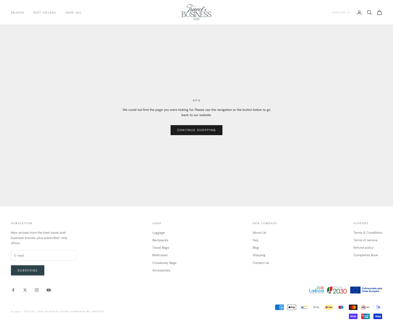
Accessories (161, 270)
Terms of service (365, 240)
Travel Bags (160, 248)
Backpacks (160, 240)
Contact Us (261, 263)
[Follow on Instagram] (37, 290)
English (338, 12)
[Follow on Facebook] (13, 290)
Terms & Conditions (367, 233)
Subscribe (28, 270)
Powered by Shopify (88, 311)
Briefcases (160, 255)
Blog (256, 248)
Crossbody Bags (164, 263)
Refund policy (363, 248)
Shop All (73, 12)
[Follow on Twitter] (25, 290)
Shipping (259, 255)
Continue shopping (196, 130)
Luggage (158, 233)
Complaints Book (365, 255)
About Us (259, 233)
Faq (255, 240)
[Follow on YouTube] (48, 290)
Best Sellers (44, 12)
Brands (17, 12)
